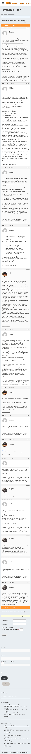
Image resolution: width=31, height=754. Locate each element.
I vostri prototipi (11, 14)
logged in (10, 71)
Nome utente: (5, 620)
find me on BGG (6, 326)
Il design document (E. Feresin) (11, 713)
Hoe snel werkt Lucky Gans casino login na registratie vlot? (17, 743)
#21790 (27, 225)
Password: (4, 624)
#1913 (27, 28)
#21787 (27, 167)
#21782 (27, 83)
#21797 (27, 387)
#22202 (27, 485)
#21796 (27, 329)
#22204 (27, 535)
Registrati (5, 684)
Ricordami (4, 673)
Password (3, 656)
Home (2, 14)
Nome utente (4, 648)
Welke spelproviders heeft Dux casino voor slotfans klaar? (16, 726)
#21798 (27, 415)
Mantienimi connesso (8, 627)
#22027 (27, 458)
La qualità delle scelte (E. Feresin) (11, 705)
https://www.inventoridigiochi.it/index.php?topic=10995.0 (12, 43)
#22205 (27, 557)
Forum (5, 14)
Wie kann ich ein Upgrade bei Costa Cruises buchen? (15, 739)
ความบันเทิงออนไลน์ (8, 735)
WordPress (24, 752)
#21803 (27, 439)
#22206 (27, 582)
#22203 (27, 499)
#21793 (27, 269)
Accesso (4, 635)
